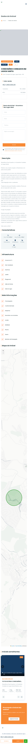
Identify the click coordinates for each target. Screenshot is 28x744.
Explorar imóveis (14, 719)
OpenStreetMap (19, 645)
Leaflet (12, 645)
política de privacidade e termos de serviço (13, 150)
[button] (3, 351)
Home (4, 20)
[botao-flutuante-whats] (25, 741)
